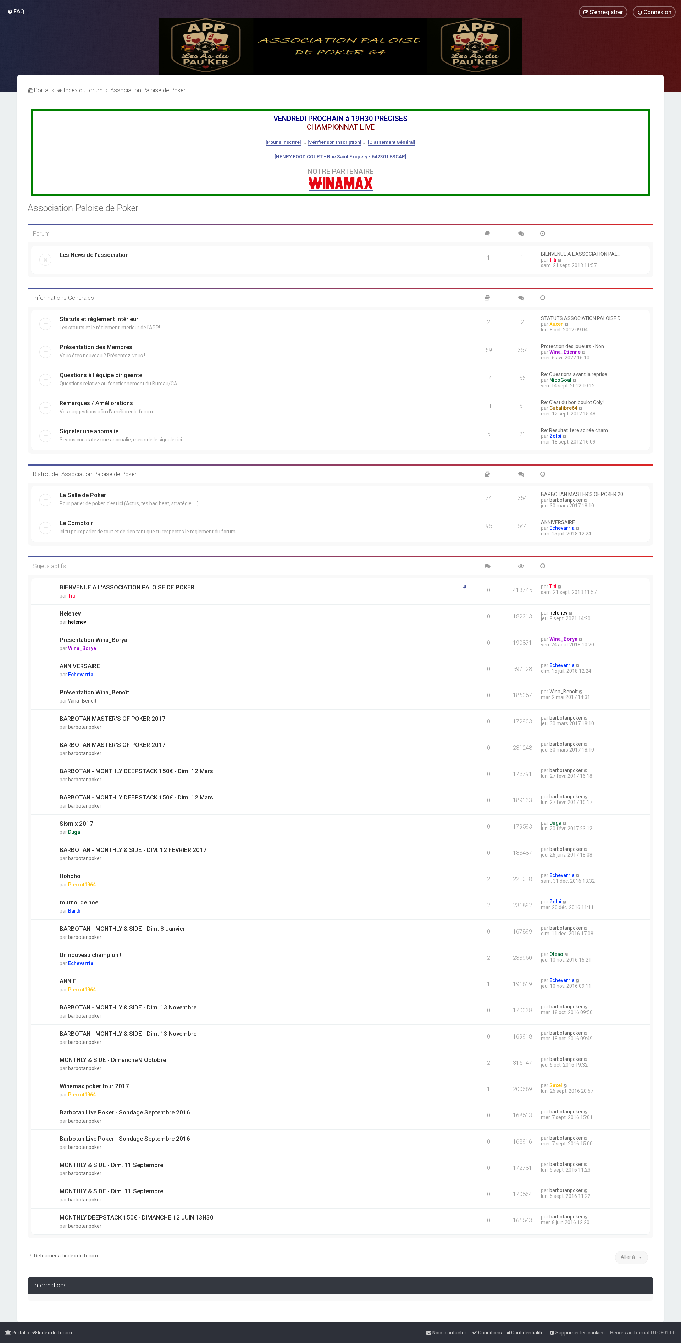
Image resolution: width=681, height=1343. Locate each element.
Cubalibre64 (563, 408)
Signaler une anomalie (89, 431)
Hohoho (70, 876)
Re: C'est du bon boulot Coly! (572, 402)
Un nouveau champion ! (90, 954)
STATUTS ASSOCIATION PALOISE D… (582, 318)
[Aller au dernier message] (560, 586)
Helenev (70, 613)
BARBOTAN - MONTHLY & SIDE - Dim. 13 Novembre (128, 1007)
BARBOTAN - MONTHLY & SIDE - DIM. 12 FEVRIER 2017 (133, 849)
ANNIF (68, 981)
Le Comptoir (76, 523)
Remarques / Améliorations (96, 403)
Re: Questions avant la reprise (574, 374)
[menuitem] (15, 11)
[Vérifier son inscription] (334, 142)
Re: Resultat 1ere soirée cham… (576, 430)
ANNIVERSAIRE (558, 522)
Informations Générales (63, 297)
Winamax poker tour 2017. (95, 1086)
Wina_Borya (82, 648)
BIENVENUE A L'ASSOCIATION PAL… (580, 254)
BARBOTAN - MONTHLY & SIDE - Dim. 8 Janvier (122, 928)
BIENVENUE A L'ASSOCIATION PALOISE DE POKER (127, 587)
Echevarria (562, 528)
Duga (74, 832)
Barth (74, 911)
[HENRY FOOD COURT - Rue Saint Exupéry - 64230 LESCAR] (340, 156)
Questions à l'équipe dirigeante (101, 375)
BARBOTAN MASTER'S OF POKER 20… (583, 494)
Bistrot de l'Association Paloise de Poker (85, 474)
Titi (553, 260)
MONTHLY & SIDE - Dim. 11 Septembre (111, 1164)
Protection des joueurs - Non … (574, 346)
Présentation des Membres (96, 347)
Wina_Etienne (565, 352)
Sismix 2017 (76, 823)
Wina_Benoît (82, 701)
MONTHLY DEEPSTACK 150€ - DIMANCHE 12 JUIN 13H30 (137, 1217)
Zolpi (555, 436)
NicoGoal (560, 380)
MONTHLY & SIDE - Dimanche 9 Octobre (113, 1059)
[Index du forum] (340, 46)
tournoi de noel (80, 902)
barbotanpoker (566, 500)
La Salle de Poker (83, 495)
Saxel (555, 1085)
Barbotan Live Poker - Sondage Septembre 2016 (125, 1112)
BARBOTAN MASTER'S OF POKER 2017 (113, 718)
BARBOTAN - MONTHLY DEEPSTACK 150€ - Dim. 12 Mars (136, 771)
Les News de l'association (94, 254)
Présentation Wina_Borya (93, 639)
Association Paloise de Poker (83, 208)
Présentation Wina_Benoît (94, 692)
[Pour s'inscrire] (283, 142)
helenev (77, 622)
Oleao (556, 954)
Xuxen (556, 324)
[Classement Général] (391, 142)
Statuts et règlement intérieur (99, 319)
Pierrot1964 (82, 884)
